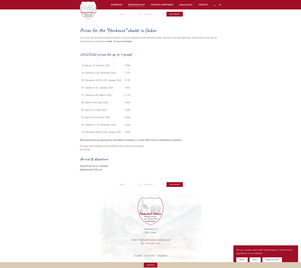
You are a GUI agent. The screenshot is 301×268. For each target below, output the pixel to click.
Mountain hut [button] (136, 4)
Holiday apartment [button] (162, 4)
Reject (255, 260)
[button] (150, 250)
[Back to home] (88, 5)
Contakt (138, 255)
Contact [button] (203, 4)
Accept (242, 260)
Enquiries (162, 255)
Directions (150, 255)
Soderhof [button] (116, 4)
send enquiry (174, 14)
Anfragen (150, 265)
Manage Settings (272, 260)
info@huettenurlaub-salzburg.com (154, 240)
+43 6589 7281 (152, 243)
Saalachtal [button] (186, 4)
